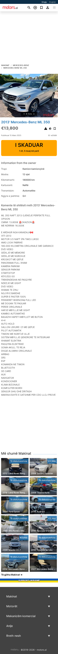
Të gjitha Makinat (10, 574)
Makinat (5, 65)
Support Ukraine (29, 580)
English (52, 2)
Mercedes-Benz (21, 65)
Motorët (11, 606)
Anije (9, 626)
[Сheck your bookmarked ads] (41, 7)
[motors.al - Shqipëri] (15, 649)
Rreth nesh (13, 635)
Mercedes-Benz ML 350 (15, 68)
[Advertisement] (29, 38)
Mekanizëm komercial (20, 616)
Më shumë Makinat (16, 453)
